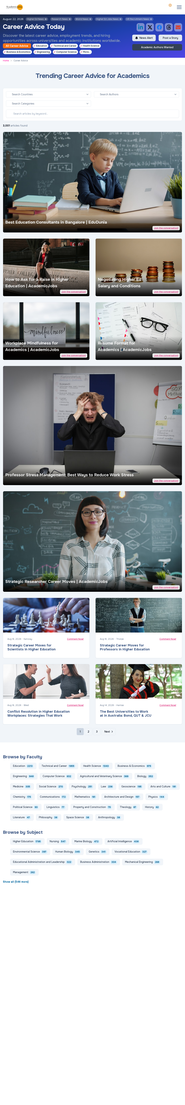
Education (41, 45)
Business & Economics (19, 52)
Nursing (57, 841)
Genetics (97, 851)
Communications (53, 796)
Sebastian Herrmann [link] (23, 480)
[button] (179, 7)
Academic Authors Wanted (157, 47)
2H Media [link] (110, 355)
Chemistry (22, 796)
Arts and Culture (163, 786)
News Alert (146, 38)
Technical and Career (64, 45)
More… (86, 52)
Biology (145, 776)
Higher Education (27, 841)
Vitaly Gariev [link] (19, 227)
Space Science (77, 817)
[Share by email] (178, 27)
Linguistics (55, 807)
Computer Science (66, 52)
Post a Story (170, 38)
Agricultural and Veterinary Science (104, 776)
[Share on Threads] (169, 27)
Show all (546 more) (16, 881)
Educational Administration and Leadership (42, 862)
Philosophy (48, 817)
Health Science (91, 45)
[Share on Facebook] (159, 27)
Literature (21, 817)
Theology (128, 807)
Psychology (82, 786)
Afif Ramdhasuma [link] (21, 694)
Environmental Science (29, 851)
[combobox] (170, 5)
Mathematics (85, 796)
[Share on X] (150, 27)
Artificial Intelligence (123, 841)
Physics (156, 796)
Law (106, 786)
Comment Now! (75, 639)
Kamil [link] (108, 291)
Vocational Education (131, 851)
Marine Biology (86, 841)
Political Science (25, 807)
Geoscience (131, 786)
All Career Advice (17, 45)
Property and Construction (92, 807)
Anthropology (109, 817)
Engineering (43, 52)
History (152, 807)
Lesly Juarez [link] (19, 355)
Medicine (21, 786)
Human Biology (67, 851)
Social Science (51, 786)
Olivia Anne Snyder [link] (22, 291)
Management (24, 872)
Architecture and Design (121, 796)
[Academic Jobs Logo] (14, 7)
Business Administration (98, 862)
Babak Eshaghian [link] (113, 694)
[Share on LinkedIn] (141, 27)
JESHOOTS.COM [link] (20, 628)
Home (6, 60)
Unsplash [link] (32, 227)
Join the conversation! (166, 228)
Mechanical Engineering (142, 862)
